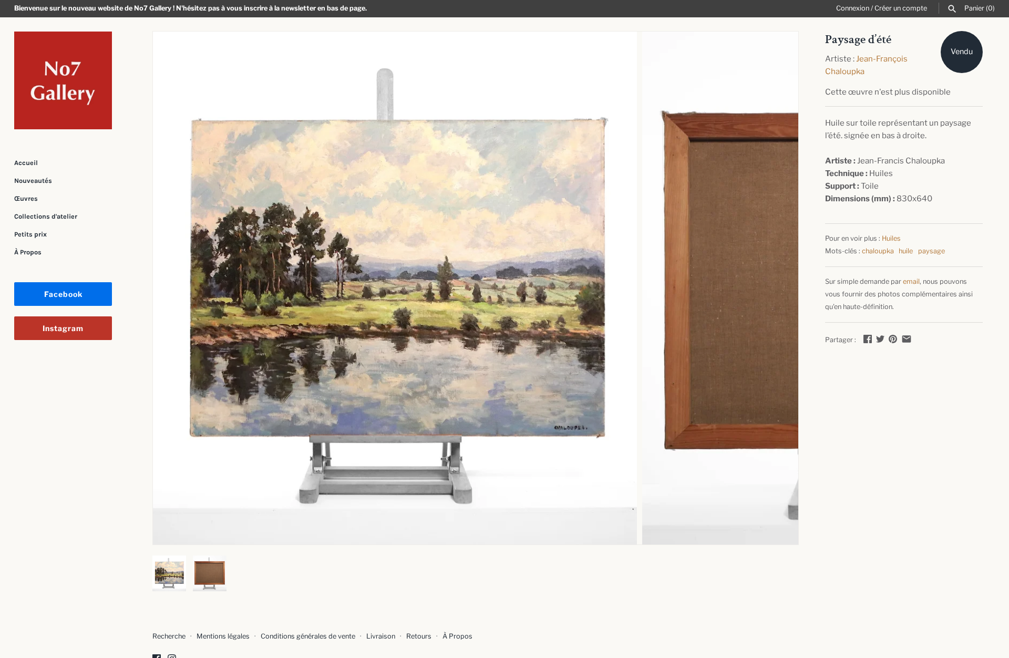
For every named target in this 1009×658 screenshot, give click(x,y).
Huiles (891, 238)
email (911, 281)
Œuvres (26, 198)
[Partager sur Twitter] (880, 339)
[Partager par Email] (906, 339)
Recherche (169, 636)
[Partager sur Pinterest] (893, 339)
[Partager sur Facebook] (867, 339)
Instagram (63, 328)
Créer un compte (900, 8)
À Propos (28, 252)
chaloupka (878, 251)
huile (906, 251)
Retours (418, 636)
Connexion (852, 8)
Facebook (63, 294)
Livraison (380, 636)
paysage (931, 251)
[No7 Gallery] (63, 80)
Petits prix (30, 234)
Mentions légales (223, 636)
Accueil (26, 163)
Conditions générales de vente (308, 636)
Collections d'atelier (45, 216)
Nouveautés (33, 180)
